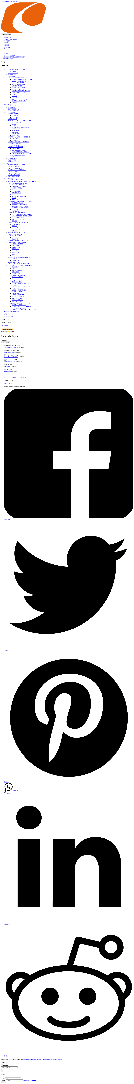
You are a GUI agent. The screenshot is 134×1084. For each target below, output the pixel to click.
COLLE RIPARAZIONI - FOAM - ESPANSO (22, 310)
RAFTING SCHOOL (18, 184)
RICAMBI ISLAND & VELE (20, 87)
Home (6, 53)
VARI (13, 255)
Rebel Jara (7, 366)
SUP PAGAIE (12, 107)
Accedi (3, 1082)
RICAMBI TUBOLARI (19, 305)
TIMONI (14, 285)
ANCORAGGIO (17, 298)
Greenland (15, 132)
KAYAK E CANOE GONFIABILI (18, 142)
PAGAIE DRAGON (14, 171)
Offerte (6, 313)
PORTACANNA (17, 301)
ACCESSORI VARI (18, 82)
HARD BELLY (12, 119)
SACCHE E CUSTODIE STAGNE (18, 263)
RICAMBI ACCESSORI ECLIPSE (22, 79)
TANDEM (15, 115)
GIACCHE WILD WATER (20, 206)
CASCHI (10, 194)
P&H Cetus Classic (9, 352)
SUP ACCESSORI (13, 109)
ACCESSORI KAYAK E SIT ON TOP (19, 275)
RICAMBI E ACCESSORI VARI (22, 306)
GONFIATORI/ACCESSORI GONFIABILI (21, 303)
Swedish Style (8, 58)
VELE (13, 278)
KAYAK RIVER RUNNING (20, 152)
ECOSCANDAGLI (17, 300)
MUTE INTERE (17, 224)
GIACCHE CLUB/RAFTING (21, 208)
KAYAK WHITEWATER (15, 147)
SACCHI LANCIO (17, 250)
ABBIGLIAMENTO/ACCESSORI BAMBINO (22, 181)
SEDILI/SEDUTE (17, 97)
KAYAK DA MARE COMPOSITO (15, 57)
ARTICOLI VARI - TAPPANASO (18, 240)
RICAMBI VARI (17, 86)
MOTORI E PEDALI (18, 280)
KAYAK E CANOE (10, 55)
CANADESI (15, 260)
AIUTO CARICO (17, 270)
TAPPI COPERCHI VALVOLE (21, 283)
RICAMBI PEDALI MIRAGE (21, 91)
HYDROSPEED (13, 158)
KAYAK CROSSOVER (15, 145)
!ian (9, 1062)
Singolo (14, 124)
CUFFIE (14, 226)
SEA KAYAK (16, 191)
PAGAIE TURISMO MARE (16, 165)
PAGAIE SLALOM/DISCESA (17, 170)
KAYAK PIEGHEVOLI (15, 161)
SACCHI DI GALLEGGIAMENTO (19, 257)
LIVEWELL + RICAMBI (19, 92)
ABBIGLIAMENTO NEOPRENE (18, 222)
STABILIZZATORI (17, 277)
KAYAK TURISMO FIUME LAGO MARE (21, 120)
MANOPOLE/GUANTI (15, 234)
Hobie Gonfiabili (13, 73)
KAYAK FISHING (13, 114)
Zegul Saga (7, 371)
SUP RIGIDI (12, 105)
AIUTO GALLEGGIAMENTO (17, 183)
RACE (14, 189)
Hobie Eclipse (12, 74)
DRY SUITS (15, 211)
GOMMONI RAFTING (11, 311)
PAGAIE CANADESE (15, 173)
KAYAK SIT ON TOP (15, 122)
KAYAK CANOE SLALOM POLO (19, 155)
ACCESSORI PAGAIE (19, 290)
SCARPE (14, 237)
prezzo (7, 342)
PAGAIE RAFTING (14, 175)
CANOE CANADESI (14, 143)
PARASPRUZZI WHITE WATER (22, 216)
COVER (14, 102)
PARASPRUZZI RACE (19, 217)
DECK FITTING (17, 282)
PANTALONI (16, 209)
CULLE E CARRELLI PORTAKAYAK (20, 265)
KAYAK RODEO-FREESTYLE (21, 153)
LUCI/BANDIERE (17, 244)
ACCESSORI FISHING (19, 81)
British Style (15, 130)
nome (2, 342)
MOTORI (15, 94)
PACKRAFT (12, 160)
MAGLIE (14, 231)
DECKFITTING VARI (18, 84)
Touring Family (16, 135)
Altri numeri (4, 325)
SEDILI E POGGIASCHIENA (21, 287)
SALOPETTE (16, 229)
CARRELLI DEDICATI (19, 101)
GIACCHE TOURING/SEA (20, 204)
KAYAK (14, 259)
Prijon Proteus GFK (10, 361)
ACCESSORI (8, 178)
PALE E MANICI (13, 176)
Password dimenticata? (29, 1080)
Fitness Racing (16, 133)
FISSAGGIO (15, 272)
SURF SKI (11, 157)
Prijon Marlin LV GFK (11, 357)
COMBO (14, 221)
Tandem (14, 125)
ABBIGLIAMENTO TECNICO (17, 232)
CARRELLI (15, 267)
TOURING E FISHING (19, 186)
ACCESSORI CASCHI (19, 196)
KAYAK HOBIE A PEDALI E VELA (15, 69)
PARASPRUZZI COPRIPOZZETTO (19, 212)
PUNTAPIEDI (16, 288)
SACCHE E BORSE (14, 262)
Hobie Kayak (12, 71)
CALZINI (15, 239)
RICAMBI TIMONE (18, 89)
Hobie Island (11, 76)
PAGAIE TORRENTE (15, 168)
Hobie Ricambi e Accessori (16, 78)
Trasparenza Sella (47, 1059)
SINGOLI (15, 117)
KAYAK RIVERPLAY (19, 148)
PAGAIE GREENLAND (15, 166)
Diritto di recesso (36, 1059)
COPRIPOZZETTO (18, 219)
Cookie (60, 1059)
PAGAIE (14, 96)
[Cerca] (1, 1069)
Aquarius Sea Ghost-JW (11, 347)
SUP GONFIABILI (14, 110)
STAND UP (8, 104)
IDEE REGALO (9, 316)
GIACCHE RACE (17, 203)
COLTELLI (15, 245)
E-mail (3, 1078)
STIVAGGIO (16, 273)
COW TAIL (15, 249)
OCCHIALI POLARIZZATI (16, 180)
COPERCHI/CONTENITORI (20, 99)
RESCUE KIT (16, 252)
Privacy (55, 1059)
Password (3, 1080)
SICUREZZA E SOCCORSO (17, 242)
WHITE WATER (17, 188)
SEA (13, 254)
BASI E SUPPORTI (18, 296)
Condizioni (27, 1059)
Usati (5, 314)
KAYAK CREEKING (18, 150)
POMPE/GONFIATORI (19, 308)
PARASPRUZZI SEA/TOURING (22, 214)
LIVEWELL (15, 293)
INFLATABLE (16, 193)
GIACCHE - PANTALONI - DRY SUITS (20, 201)
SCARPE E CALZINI (14, 235)
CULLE (14, 268)
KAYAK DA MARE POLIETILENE (19, 137)
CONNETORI (16, 247)
